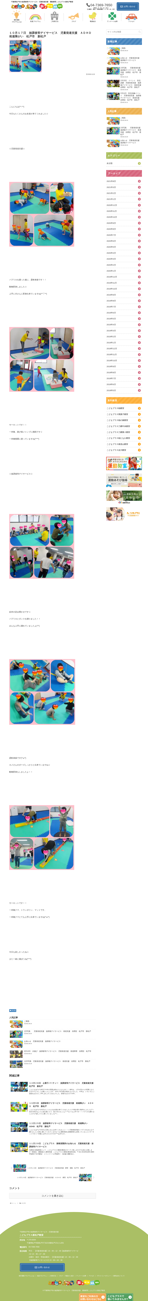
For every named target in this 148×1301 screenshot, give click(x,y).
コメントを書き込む (52, 1195)
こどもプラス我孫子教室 (117, 414)
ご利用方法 (52, 1276)
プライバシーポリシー (104, 1276)
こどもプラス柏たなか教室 (118, 438)
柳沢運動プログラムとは (26, 1276)
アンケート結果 (81, 1276)
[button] (140, 32)
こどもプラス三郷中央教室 (118, 426)
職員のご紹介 (69, 1276)
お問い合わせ (129, 6)
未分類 (14, 1010)
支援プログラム (42, 1276)
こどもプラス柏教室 (115, 408)
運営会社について (119, 1276)
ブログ (61, 1276)
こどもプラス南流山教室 (117, 444)
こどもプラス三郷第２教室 (118, 432)
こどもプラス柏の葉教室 (117, 420)
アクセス (91, 1276)
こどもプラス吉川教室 (116, 450)
